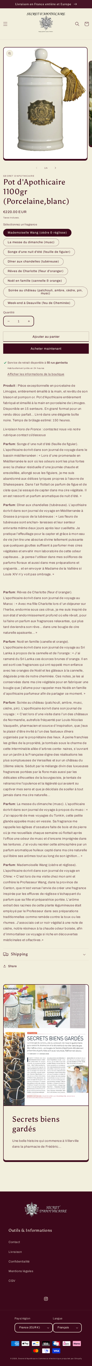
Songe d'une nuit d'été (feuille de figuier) (39, 251)
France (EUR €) (29, 1327)
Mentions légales (21, 1271)
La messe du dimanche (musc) (31, 242)
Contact (14, 1242)
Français (63, 1327)
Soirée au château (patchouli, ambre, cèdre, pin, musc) (45, 292)
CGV (12, 1280)
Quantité (8, 312)
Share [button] (12, 966)
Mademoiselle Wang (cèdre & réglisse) (37, 232)
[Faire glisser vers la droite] (55, 168)
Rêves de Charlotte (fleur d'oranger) (36, 271)
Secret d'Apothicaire (28, 1359)
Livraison (15, 1252)
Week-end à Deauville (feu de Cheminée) (39, 303)
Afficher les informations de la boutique (35, 374)
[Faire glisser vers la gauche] (36, 168)
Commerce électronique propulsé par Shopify (60, 1359)
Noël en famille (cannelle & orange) (35, 280)
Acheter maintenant (46, 348)
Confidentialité (19, 1261)
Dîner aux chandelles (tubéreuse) (33, 261)
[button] (5, 24)
